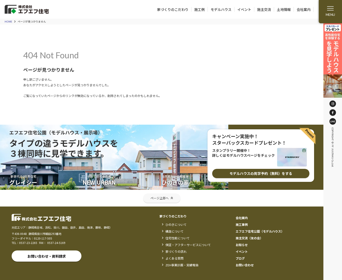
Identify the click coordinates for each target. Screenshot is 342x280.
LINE (332, 121)
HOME (8, 21)
